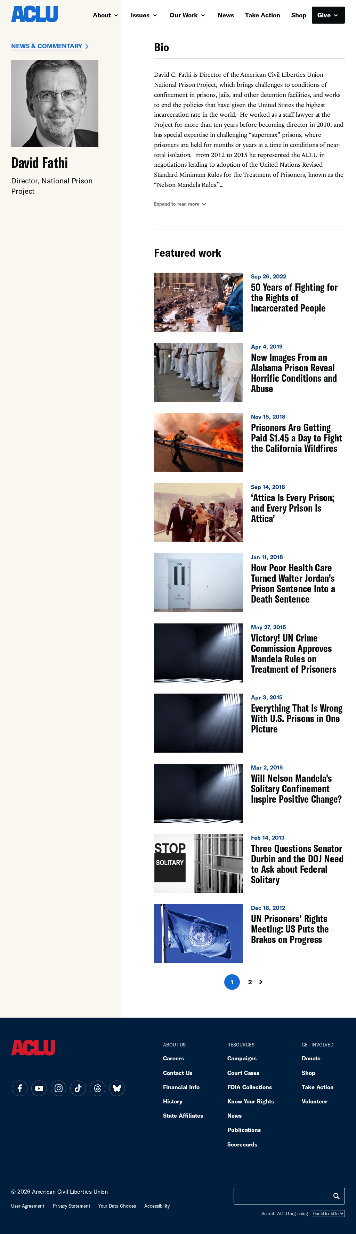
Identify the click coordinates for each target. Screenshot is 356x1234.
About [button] (103, 15)
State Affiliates (183, 1115)
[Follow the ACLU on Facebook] (19, 1088)
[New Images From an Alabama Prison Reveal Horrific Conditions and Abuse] (249, 372)
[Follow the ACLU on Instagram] (58, 1088)
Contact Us (177, 1072)
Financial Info (181, 1087)
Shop (298, 15)
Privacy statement (71, 1206)
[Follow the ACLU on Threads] (97, 1088)
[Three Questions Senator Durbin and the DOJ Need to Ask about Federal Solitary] (249, 863)
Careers (173, 1058)
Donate (311, 1058)
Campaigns (242, 1058)
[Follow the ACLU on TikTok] (78, 1088)
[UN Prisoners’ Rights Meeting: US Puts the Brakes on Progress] (249, 933)
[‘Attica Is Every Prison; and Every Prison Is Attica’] (249, 512)
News (226, 15)
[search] (336, 1196)
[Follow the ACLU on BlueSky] (116, 1088)
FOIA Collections (249, 1087)
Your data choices (117, 1206)
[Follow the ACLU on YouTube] (39, 1088)
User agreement (27, 1206)
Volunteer (314, 1101)
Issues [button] (141, 15)
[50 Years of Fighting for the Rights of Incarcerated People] (249, 302)
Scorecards (242, 1144)
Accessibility (157, 1206)
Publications (244, 1129)
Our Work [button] (185, 15)
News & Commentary (46, 46)
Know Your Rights (250, 1101)
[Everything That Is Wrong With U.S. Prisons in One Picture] (249, 723)
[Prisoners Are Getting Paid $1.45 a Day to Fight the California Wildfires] (249, 442)
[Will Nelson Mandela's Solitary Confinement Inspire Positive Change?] (249, 793)
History (172, 1101)
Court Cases (243, 1072)
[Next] (267, 982)
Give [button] (324, 15)
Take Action (262, 15)
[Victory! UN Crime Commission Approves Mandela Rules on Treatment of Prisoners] (249, 652)
